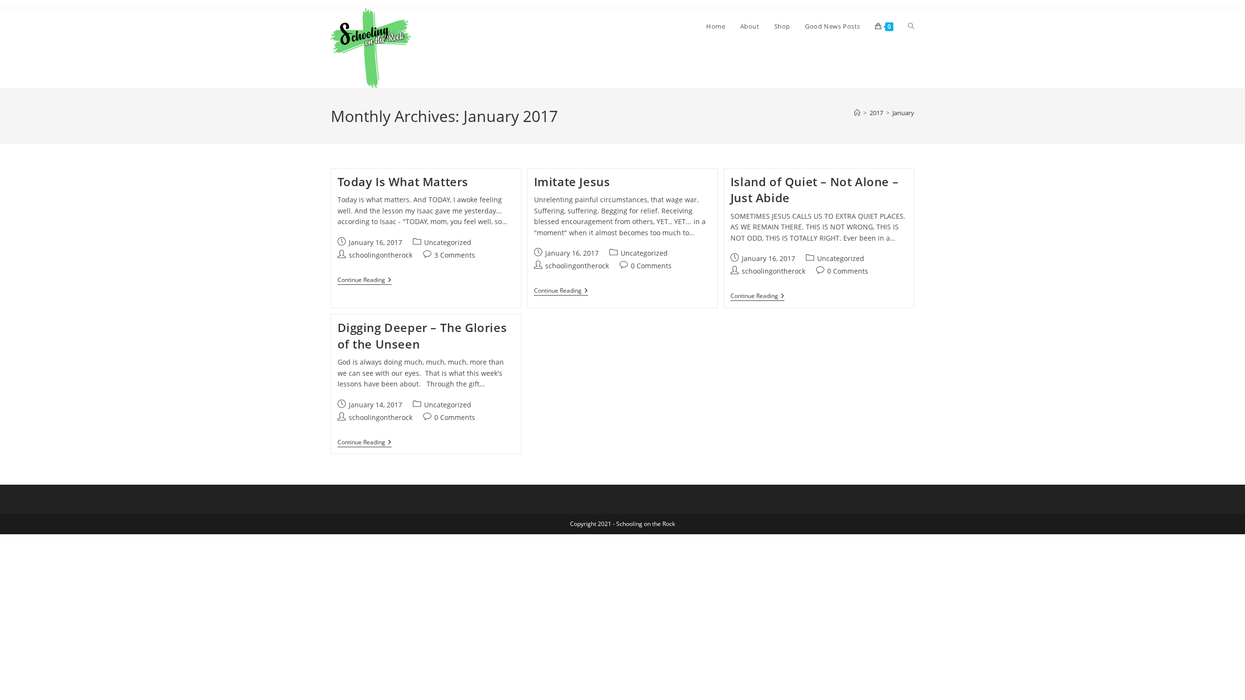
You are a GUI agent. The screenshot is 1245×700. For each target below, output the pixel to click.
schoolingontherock (380, 255)
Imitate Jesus (572, 182)
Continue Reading (364, 281)
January (903, 112)
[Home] (857, 112)
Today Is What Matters (403, 182)
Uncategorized (447, 242)
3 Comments (454, 255)
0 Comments (651, 265)
